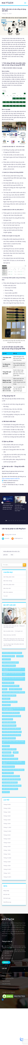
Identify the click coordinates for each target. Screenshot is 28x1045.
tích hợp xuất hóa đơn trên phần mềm (12, 762)
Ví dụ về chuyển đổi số (10, 782)
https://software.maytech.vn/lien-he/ (11, 478)
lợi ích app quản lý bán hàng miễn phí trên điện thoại (13, 709)
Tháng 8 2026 (6, 804)
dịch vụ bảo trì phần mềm (10, 686)
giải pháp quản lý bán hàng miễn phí (13, 692)
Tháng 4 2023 (6, 842)
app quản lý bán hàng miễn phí (12, 653)
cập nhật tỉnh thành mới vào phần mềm (12, 674)
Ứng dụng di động (6, 975)
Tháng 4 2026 (6, 808)
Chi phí (19, 656)
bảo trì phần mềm (8, 656)
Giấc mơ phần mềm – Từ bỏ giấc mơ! (13, 631)
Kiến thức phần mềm (8, 584)
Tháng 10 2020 (7, 858)
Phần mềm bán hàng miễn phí (11, 728)
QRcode (5, 554)
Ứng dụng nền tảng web (8, 978)
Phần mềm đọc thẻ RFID (9, 635)
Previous (2, 503)
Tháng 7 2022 (6, 854)
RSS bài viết (6, 894)
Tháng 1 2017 (6, 873)
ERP (4, 689)
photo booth (7, 719)
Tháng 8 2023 (6, 835)
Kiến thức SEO (7, 588)
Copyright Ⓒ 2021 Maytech (8, 992)
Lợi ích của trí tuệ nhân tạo (11, 716)
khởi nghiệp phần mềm (9, 701)
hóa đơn (6, 698)
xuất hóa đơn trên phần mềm (11, 785)
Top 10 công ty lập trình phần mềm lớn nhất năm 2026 (13, 644)
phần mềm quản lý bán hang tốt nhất (13, 742)
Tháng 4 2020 (6, 861)
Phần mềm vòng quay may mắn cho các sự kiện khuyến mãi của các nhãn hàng (13, 639)
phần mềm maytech (9, 738)
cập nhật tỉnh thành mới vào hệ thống (12, 669)
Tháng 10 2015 (7, 877)
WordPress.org (7, 902)
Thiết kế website (8, 755)
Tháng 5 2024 (6, 816)
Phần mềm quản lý (9, 722)
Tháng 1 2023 (6, 850)
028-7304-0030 (8, 955)
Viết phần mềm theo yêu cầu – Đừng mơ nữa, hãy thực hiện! (13, 626)
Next (26, 503)
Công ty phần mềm (9, 665)
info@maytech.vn (9, 958)
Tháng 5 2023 (6, 838)
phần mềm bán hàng (9, 725)
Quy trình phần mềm (9, 749)
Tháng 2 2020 (6, 865)
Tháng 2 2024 (6, 823)
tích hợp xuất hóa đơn (10, 758)
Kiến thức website (8, 592)
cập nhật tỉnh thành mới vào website (13, 679)
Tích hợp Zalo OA (8, 766)
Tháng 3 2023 (6, 846)
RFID (12, 554)
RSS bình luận (6, 898)
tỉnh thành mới (8, 773)
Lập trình (6, 705)
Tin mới (5, 596)
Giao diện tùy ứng (15, 689)
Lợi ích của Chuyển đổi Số (11, 712)
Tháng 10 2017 (7, 869)
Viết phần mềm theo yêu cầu (11, 779)
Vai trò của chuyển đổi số (11, 776)
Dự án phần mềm (8, 682)
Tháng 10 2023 (7, 831)
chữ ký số (6, 659)
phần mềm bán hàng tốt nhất (12, 731)
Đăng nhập (6, 890)
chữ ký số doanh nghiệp (10, 662)
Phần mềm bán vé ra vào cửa (11, 551)
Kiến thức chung (7, 580)
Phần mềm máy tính (7, 973)
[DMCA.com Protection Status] (14, 996)
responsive (6, 752)
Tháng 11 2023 (7, 827)
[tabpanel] (8, 503)
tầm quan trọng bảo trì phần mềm (13, 769)
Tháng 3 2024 (6, 819)
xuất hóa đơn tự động (10, 788)
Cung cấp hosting (6, 983)
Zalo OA (6, 792)
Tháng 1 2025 (6, 812)
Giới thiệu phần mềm (8, 577)
